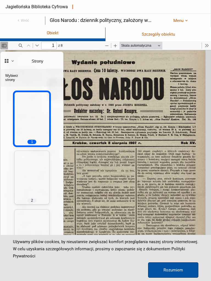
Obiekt (53, 32)
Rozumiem (173, 270)
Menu (178, 20)
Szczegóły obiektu (158, 34)
